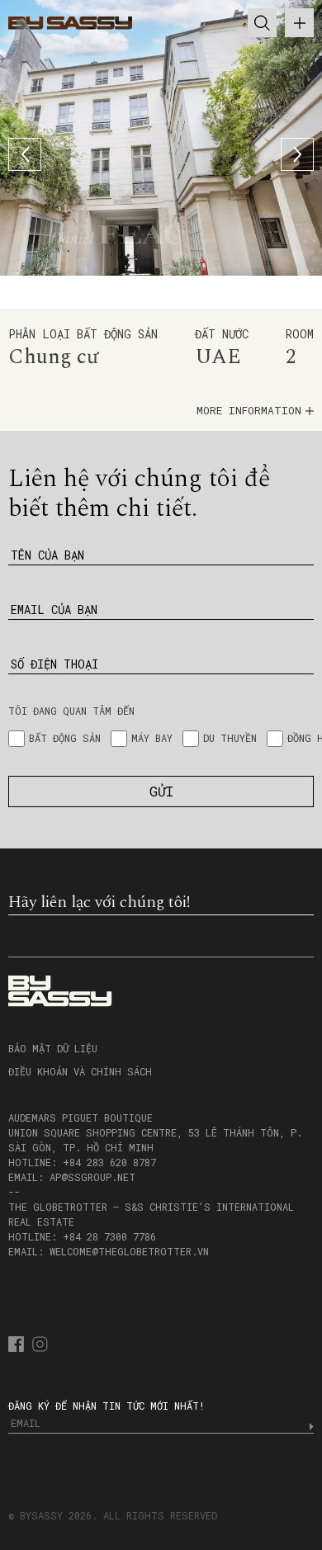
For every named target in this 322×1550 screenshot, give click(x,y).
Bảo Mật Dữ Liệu (52, 1048)
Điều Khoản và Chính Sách (80, 1071)
